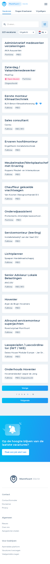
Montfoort (14, 4)
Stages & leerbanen (23, 11)
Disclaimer (6, 504)
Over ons (6, 527)
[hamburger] (46, 4)
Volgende (25, 400)
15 (33, 394)
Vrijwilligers (41, 11)
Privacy (5, 508)
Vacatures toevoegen (11, 550)
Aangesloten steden (10, 531)
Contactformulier (9, 500)
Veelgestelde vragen (10, 554)
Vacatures (6, 11)
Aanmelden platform (11, 547)
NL (43, 32)
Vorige (25, 388)
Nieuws (5, 523)
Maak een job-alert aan (15, 452)
